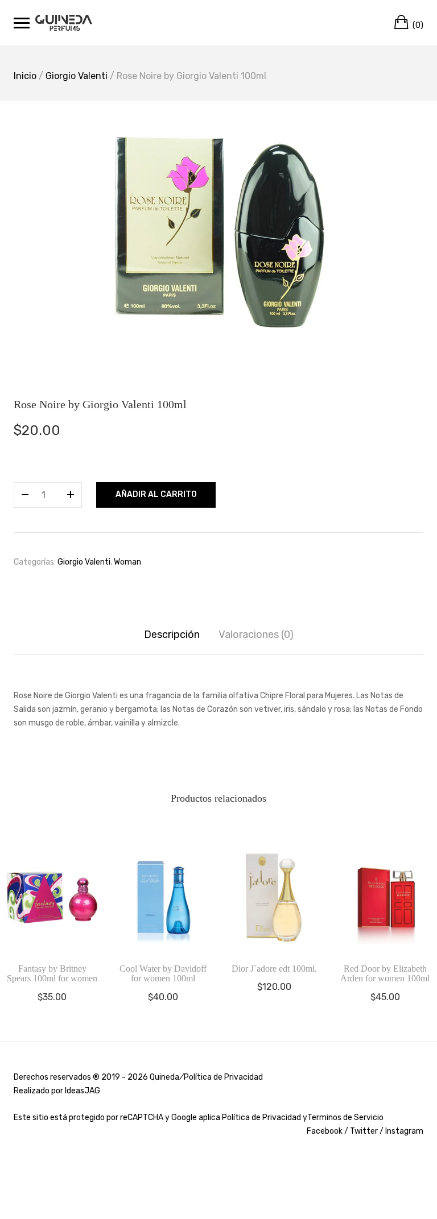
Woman (127, 562)
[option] (218, 231)
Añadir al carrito (156, 494)
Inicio (25, 76)
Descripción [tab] (172, 634)
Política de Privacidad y (264, 1117)
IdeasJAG (82, 1091)
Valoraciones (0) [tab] (256, 634)
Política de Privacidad (223, 1077)
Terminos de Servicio (345, 1117)
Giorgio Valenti (77, 76)
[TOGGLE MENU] (22, 23)
